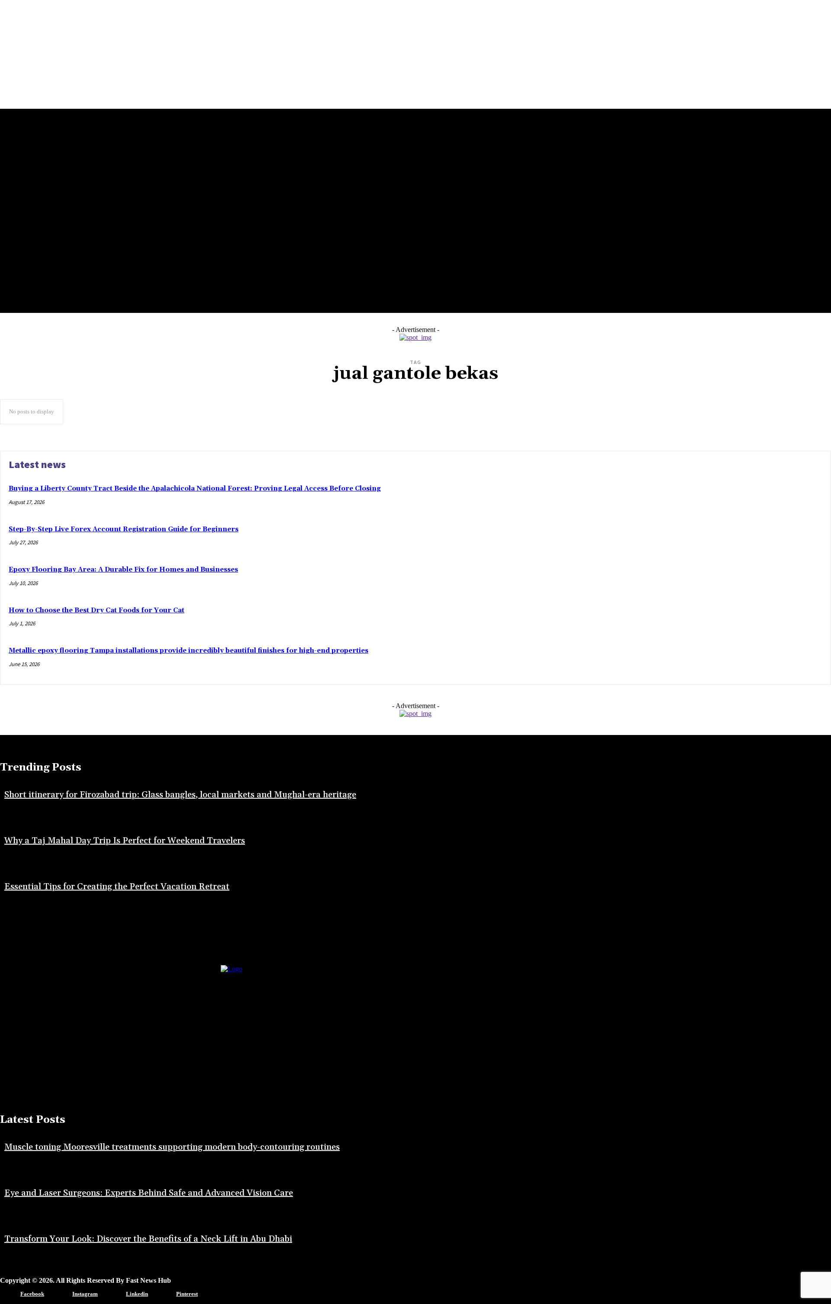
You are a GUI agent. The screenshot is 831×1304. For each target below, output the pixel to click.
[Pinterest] (163, 1294)
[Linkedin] (113, 1294)
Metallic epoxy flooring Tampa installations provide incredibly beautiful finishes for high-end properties (188, 651)
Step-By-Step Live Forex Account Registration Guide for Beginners (123, 529)
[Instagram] (59, 1294)
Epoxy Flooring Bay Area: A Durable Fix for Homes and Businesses (123, 570)
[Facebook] (7, 1294)
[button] (43, 300)
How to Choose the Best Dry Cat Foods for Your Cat (96, 610)
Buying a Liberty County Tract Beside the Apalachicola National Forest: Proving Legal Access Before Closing (195, 489)
